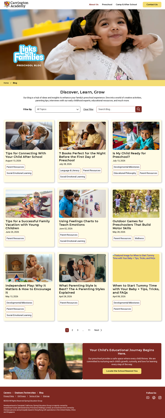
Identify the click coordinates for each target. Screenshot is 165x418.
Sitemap (46, 396)
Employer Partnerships (25, 392)
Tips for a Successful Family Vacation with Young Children (28, 224)
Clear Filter (88, 109)
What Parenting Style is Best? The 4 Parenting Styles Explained (82, 289)
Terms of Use (34, 396)
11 (89, 330)
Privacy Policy (9, 396)
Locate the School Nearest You (122, 371)
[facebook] (153, 397)
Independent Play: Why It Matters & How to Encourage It (28, 289)
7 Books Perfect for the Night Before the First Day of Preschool (82, 157)
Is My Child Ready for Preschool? (129, 155)
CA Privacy (22, 396)
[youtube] (147, 397)
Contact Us (152, 4)
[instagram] (159, 397)
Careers (7, 392)
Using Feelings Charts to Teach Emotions (78, 222)
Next (96, 330)
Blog (41, 392)
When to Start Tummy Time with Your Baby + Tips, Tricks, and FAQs (136, 289)
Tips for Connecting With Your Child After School (26, 155)
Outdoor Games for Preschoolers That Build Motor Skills (132, 224)
